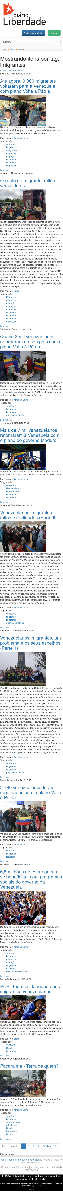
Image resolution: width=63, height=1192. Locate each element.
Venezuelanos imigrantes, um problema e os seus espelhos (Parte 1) (30, 642)
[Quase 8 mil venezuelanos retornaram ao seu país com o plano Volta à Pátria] (23, 365)
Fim (56, 1146)
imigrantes (11, 147)
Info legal (23, 1159)
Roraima (10, 1134)
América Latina (21, 137)
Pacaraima (11, 1131)
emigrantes (11, 150)
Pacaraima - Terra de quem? (29, 1065)
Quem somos (8, 1159)
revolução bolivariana (16, 971)
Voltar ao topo (54, 1185)
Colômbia (10, 968)
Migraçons (11, 165)
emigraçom (11, 321)
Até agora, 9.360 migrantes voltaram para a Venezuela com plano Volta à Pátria (28, 85)
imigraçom (11, 162)
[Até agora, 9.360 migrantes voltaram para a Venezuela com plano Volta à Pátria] (23, 109)
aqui (39, 1185)
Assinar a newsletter (33, 32)
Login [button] (54, 32)
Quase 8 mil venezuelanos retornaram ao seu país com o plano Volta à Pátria (31, 341)
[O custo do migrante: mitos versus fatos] (23, 204)
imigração (11, 159)
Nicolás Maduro (13, 488)
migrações (11, 306)
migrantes (11, 153)
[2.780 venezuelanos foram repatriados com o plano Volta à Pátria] (23, 816)
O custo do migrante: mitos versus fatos (27, 183)
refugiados (11, 856)
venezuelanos (13, 491)
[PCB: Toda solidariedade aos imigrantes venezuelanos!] (23, 1007)
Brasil (16, 290)
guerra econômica (15, 415)
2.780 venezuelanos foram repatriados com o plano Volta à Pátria (30, 792)
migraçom (11, 300)
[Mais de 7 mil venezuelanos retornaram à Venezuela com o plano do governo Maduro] (23, 456)
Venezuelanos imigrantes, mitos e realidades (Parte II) (28, 515)
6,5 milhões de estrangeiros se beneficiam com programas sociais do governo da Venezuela (31, 879)
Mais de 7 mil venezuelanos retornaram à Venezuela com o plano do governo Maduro (29, 435)
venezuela (11, 144)
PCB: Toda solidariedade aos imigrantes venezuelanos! (30, 989)
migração (10, 156)
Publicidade (35, 1159)
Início (6, 42)
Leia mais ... (6, 170)
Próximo (47, 1146)
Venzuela (10, 1044)
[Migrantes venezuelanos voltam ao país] (23, 536)
